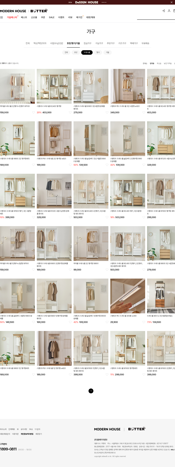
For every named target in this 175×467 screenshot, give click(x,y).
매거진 (79, 17)
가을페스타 (12, 17)
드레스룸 (87, 52)
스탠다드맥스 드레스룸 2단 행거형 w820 (51, 158)
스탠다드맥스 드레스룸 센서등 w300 (123, 316)
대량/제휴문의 (5, 434)
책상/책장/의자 (39, 43)
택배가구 (134, 43)
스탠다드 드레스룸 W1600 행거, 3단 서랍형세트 (15, 212)
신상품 (34, 17)
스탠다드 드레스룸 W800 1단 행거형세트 (14, 368)
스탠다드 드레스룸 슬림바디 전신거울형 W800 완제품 (90, 159)
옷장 (75, 52)
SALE (51, 17)
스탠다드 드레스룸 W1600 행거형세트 (123, 368)
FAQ (31, 429)
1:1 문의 (37, 429)
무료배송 (145, 43)
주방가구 (111, 43)
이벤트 (61, 17)
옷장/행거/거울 (73, 43)
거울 (107, 52)
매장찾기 (38, 434)
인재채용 (11, 429)
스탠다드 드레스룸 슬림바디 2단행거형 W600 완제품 (126, 159)
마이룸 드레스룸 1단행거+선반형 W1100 (14, 263)
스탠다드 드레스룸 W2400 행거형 (49, 106)
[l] (111, 429)
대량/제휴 (90, 17)
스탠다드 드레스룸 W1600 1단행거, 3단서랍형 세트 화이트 (89, 369)
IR (18, 429)
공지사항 (24, 429)
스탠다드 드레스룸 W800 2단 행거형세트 (15, 158)
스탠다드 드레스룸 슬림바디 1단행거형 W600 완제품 (90, 317)
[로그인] (163, 10)
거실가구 (99, 43)
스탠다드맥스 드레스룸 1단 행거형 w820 (51, 368)
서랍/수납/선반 (56, 43)
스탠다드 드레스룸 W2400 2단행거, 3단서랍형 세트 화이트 (90, 212)
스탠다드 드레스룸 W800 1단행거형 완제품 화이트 (52, 317)
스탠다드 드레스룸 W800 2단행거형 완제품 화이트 (52, 264)
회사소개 (3, 429)
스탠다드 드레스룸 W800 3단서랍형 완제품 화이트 (89, 107)
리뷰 (70, 17)
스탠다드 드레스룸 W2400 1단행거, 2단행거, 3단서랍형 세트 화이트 (126, 264)
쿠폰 (43, 17)
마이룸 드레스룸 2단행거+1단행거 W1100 (15, 106)
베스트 (24, 17)
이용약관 (15, 434)
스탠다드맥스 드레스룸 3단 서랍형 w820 (125, 106)
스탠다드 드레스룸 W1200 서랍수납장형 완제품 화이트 (53, 212)
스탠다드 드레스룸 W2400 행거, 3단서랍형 (125, 211)
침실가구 (87, 43)
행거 (98, 52)
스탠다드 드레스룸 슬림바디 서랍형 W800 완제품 (16, 317)
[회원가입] (169, 10)
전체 (27, 43)
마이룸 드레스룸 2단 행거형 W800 (86, 263)
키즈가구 (122, 43)
